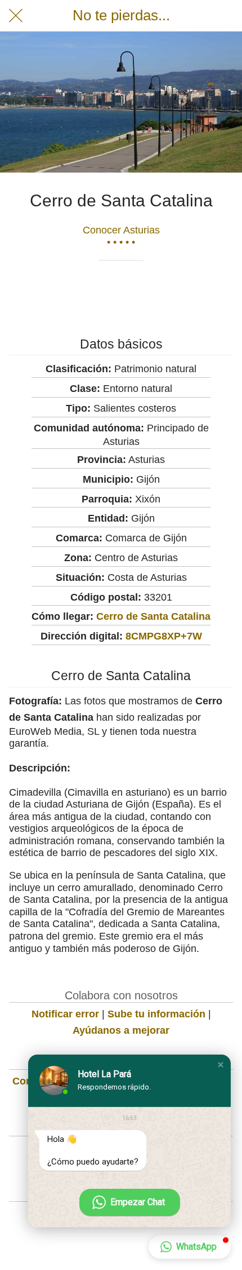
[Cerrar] (16, 16)
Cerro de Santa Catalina (153, 616)
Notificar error (65, 1014)
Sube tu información (156, 1014)
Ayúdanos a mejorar (121, 1030)
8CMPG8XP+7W (164, 636)
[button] (220, 1064)
